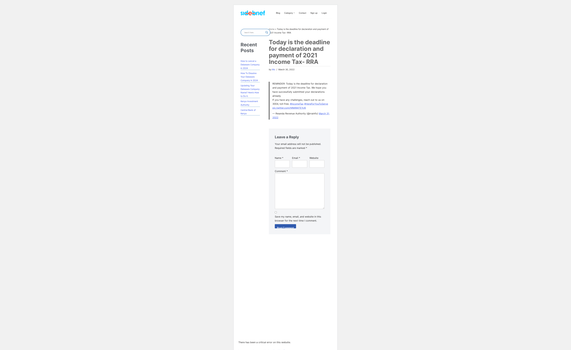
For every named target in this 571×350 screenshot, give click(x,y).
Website (313, 157)
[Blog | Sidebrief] (253, 13)
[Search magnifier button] (267, 32)
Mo (273, 69)
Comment (281, 171)
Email (296, 157)
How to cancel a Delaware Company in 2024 (250, 64)
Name (279, 157)
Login (324, 13)
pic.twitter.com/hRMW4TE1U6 (289, 107)
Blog (278, 13)
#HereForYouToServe (316, 103)
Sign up (313, 13)
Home (271, 29)
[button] (294, 12)
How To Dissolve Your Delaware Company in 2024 (249, 77)
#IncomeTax (296, 103)
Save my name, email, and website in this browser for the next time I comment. (298, 218)
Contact (302, 13)
